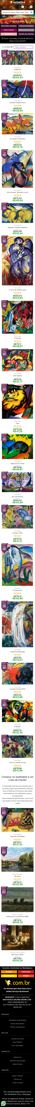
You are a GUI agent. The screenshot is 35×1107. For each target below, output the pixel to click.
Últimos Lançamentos (17, 1027)
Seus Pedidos (17, 1042)
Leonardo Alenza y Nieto (17, 952)
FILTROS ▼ (8, 47)
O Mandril (17, 727)
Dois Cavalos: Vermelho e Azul (17, 192)
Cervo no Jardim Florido (17, 762)
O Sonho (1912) (17, 533)
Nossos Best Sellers (17, 1024)
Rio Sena (18, 876)
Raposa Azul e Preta (17, 463)
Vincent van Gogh (17, 914)
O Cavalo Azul (17, 590)
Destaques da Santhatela (17, 1020)
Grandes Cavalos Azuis (17, 102)
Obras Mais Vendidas (8, 26)
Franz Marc (17, 67)
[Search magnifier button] (31, 12)
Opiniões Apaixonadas (17, 1061)
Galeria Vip (9, 34)
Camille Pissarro (17, 874)
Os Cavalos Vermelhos (17, 139)
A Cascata (17, 338)
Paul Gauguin (17, 834)
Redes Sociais (17, 1064)
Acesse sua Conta (17, 1039)
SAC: (17, 1092)
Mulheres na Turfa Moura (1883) (18, 916)
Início (4, 16)
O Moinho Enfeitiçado (17, 652)
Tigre (17, 423)
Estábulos (17, 69)
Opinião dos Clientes (26, 34)
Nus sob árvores (17, 497)
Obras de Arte (25, 16)
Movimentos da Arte (26, 30)
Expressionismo (17, 18)
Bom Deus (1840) (17, 955)
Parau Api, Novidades (17, 836)
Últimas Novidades (26, 26)
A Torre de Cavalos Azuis (17, 290)
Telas (16, 16)
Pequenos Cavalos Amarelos (17, 227)
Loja (10, 16)
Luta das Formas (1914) (17, 689)
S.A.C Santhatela (17, 1045)
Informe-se (17, 1079)
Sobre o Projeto (17, 1076)
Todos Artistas (9, 30)
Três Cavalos (17, 376)
